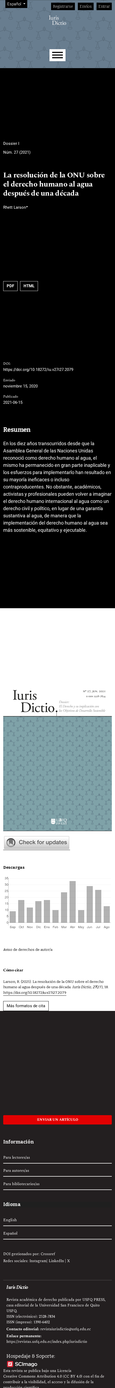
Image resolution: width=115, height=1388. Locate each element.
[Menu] (57, 55)
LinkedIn (56, 1261)
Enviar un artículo (57, 1119)
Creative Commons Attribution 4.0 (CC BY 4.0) (42, 1376)
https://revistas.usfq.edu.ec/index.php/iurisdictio (46, 1341)
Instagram (38, 1261)
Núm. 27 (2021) (16, 152)
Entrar (104, 6)
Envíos (86, 6)
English (10, 1220)
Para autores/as (16, 1170)
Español (10, 1233)
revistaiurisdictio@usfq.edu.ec (65, 1329)
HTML (29, 286)
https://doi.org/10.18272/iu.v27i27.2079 (38, 369)
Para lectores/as (16, 1157)
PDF (10, 286)
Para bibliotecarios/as (21, 1184)
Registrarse (63, 6)
